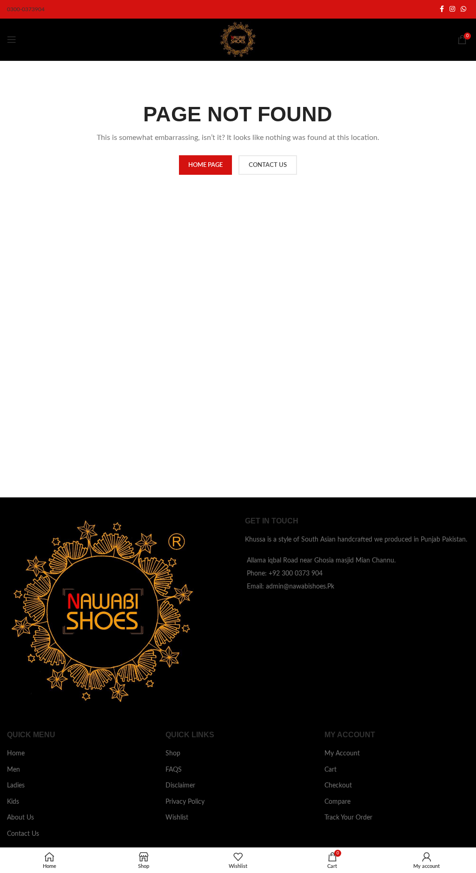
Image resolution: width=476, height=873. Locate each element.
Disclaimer (180, 785)
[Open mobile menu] (11, 39)
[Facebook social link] (442, 9)
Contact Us (23, 834)
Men (13, 770)
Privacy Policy (185, 802)
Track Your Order (348, 817)
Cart (330, 770)
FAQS (173, 770)
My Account (342, 753)
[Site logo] (238, 39)
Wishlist (176, 817)
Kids (13, 802)
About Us (20, 817)
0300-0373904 (26, 9)
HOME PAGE (205, 165)
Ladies (16, 785)
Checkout (338, 785)
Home (16, 753)
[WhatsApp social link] (463, 9)
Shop (172, 753)
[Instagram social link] (452, 9)
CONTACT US (268, 165)
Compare (337, 802)
